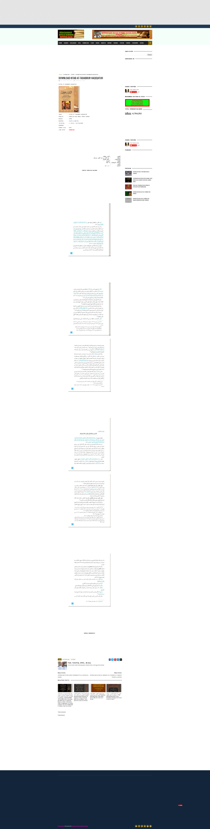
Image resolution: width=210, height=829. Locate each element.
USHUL (142, 43)
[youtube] (147, 26)
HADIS (97, 43)
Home (60, 43)
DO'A (79, 43)
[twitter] (136, 26)
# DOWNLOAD (66, 659)
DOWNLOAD (86, 43)
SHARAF (116, 43)
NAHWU (110, 43)
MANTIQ (103, 43)
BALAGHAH (73, 43)
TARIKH (128, 43)
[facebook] (139, 26)
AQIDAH (66, 43)
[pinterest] (150, 26)
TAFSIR (122, 43)
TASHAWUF (135, 43)
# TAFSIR (73, 659)
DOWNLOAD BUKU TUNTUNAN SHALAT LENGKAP (141, 172)
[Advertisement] (49, 13)
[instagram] (142, 26)
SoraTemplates (61, 826)
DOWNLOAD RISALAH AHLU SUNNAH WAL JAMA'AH (142, 192)
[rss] (145, 26)
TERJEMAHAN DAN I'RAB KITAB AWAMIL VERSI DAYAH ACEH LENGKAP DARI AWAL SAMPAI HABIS (142, 179)
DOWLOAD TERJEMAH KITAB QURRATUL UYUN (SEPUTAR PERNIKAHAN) (141, 186)
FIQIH (92, 43)
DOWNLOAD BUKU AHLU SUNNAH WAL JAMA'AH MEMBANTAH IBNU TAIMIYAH (141, 199)
